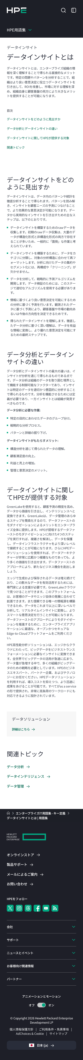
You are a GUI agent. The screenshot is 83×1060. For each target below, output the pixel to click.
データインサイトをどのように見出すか (33, 119)
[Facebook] (37, 908)
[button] (63, 10)
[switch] (41, 1005)
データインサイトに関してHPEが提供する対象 (38, 138)
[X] (10, 908)
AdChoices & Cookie (30, 1033)
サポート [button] (13, 939)
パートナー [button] (14, 979)
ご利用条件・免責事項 (54, 1029)
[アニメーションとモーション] (41, 1005)
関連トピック (16, 147)
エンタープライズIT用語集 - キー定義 (41, 813)
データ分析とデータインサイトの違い (32, 128)
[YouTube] (46, 908)
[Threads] (28, 908)
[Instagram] (19, 908)
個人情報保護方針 (21, 1029)
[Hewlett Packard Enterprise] (16, 10)
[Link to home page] (8, 813)
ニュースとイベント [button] (20, 953)
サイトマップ (58, 1033)
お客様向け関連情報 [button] (20, 966)
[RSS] (55, 908)
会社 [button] (10, 926)
